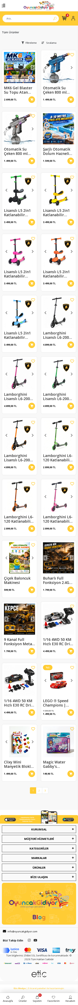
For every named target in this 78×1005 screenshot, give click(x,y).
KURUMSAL (39, 829)
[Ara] (55, 18)
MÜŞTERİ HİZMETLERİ (39, 839)
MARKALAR (39, 858)
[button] (6, 67)
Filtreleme (31, 42)
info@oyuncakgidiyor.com (22, 931)
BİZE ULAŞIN (39, 877)
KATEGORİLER (39, 848)
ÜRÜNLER (39, 867)
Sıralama (51, 42)
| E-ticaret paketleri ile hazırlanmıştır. (39, 988)
